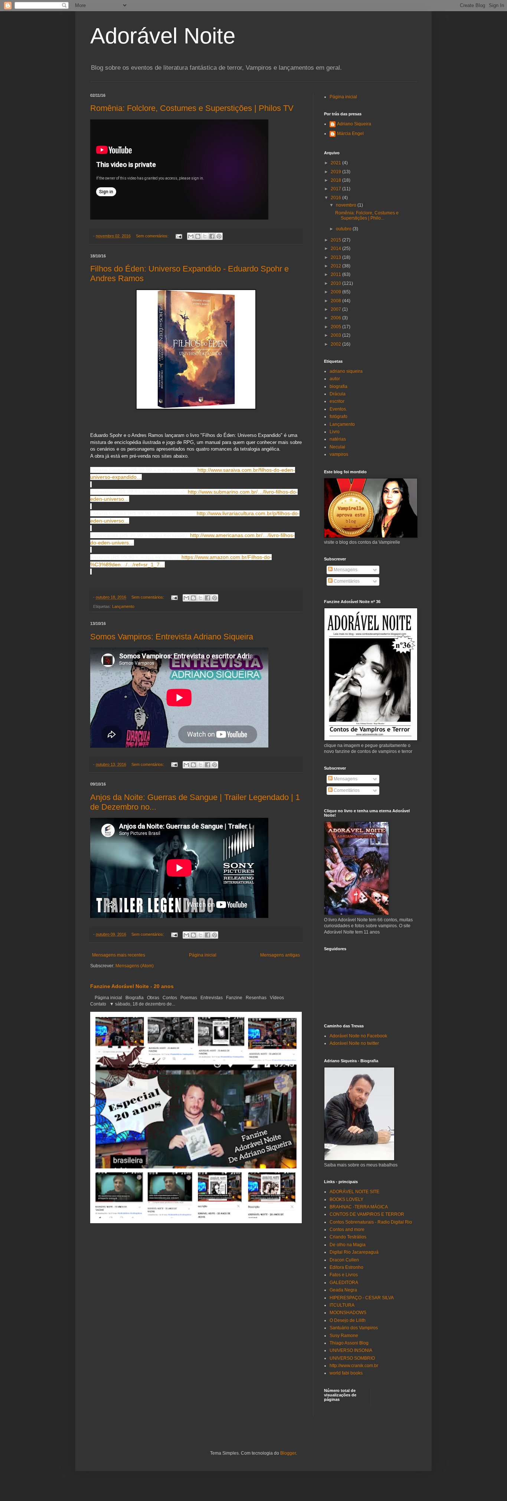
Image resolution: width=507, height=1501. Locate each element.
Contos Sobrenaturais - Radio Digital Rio (371, 1222)
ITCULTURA (342, 1305)
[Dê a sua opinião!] (198, 236)
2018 (336, 180)
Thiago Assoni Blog (349, 1343)
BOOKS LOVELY (346, 1199)
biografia (338, 386)
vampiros (339, 454)
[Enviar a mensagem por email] (190, 236)
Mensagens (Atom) (134, 965)
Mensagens (345, 569)
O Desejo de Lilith (348, 1320)
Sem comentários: (153, 236)
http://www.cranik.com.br (354, 1365)
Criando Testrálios (348, 1237)
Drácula (338, 393)
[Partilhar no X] (205, 236)
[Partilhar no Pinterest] (219, 236)
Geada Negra (343, 1290)
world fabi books (346, 1373)
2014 (336, 248)
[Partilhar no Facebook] (212, 236)
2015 (336, 240)
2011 (336, 274)
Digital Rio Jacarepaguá (354, 1252)
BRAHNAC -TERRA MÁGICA (359, 1206)
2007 (336, 309)
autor (335, 378)
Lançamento (123, 606)
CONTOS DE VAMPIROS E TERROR (367, 1214)
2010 (336, 283)
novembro (346, 205)
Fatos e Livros (344, 1274)
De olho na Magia (348, 1244)
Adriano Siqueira (354, 123)
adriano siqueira (346, 371)
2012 (336, 266)
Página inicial (202, 955)
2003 (336, 335)
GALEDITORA (344, 1282)
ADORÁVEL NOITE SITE (354, 1191)
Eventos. (338, 409)
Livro (335, 431)
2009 (336, 291)
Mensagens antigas (280, 955)
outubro (344, 228)
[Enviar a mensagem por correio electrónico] (178, 236)
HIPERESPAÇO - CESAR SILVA (362, 1297)
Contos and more (347, 1229)
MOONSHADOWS (348, 1312)
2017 (336, 188)
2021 (336, 162)
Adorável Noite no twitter (354, 1043)
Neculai (337, 447)
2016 (336, 197)
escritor (337, 401)
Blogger (288, 1453)
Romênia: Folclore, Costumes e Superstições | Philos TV (192, 108)
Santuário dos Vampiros (354, 1327)
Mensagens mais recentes (118, 955)
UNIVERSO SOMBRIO (352, 1358)
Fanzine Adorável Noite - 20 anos (132, 986)
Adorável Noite (162, 35)
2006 (336, 317)
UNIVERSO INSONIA (351, 1350)
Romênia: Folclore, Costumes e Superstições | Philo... (367, 215)
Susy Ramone (344, 1335)
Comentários (346, 581)
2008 (336, 300)
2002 (336, 344)
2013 (336, 257)
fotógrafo (338, 416)
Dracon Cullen (344, 1260)
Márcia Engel (350, 133)
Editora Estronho (346, 1267)
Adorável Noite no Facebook (358, 1035)
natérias (338, 439)
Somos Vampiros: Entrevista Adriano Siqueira (171, 636)
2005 (336, 326)
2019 (336, 171)
